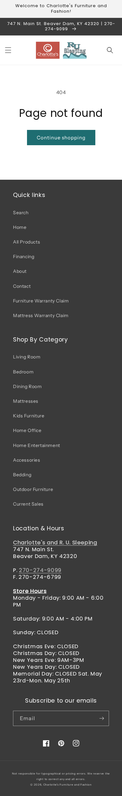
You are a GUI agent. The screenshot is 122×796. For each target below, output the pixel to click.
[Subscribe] (101, 718)
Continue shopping (61, 137)
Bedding (22, 475)
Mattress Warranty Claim (41, 315)
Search (21, 213)
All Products (26, 242)
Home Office (27, 430)
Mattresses (25, 401)
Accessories (26, 460)
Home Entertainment (36, 445)
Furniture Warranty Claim (41, 301)
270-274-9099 (40, 570)
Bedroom (23, 372)
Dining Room (27, 386)
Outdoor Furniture (33, 489)
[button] (8, 50)
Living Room (27, 357)
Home (19, 227)
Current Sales (28, 504)
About (20, 271)
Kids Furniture (28, 416)
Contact (22, 286)
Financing (23, 256)
